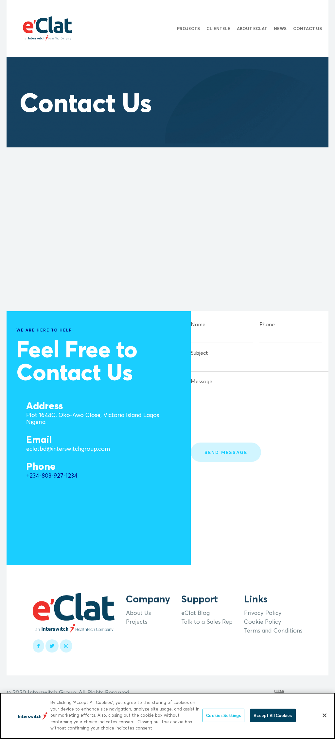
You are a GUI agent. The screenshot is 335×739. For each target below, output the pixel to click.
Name (198, 324)
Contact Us (307, 28)
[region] (167, 716)
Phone (267, 324)
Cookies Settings (223, 715)
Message (201, 381)
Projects (188, 28)
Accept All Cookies (273, 715)
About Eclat (252, 28)
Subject (199, 353)
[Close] (324, 715)
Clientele (218, 28)
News (280, 28)
